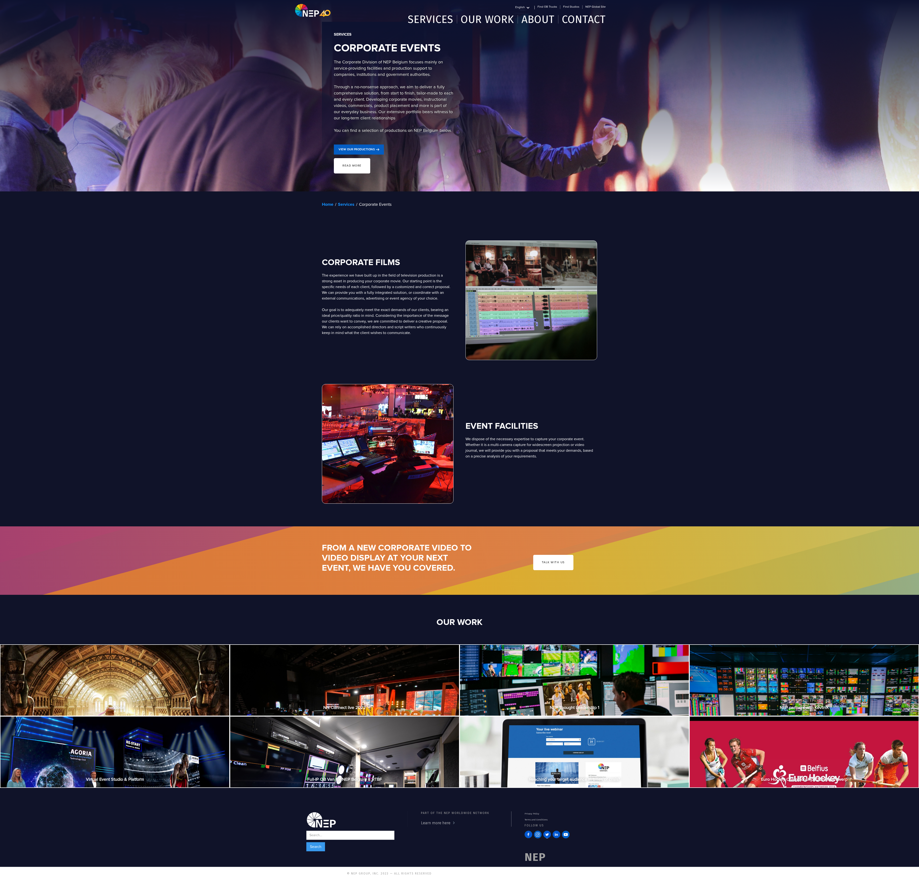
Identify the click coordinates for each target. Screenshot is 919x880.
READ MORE (352, 165)
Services (346, 204)
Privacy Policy (532, 813)
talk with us (553, 562)
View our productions (357, 149)
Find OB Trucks (547, 7)
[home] (313, 10)
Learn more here (435, 823)
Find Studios (571, 7)
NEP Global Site (595, 7)
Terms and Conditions (536, 819)
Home (327, 204)
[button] (525, 7)
